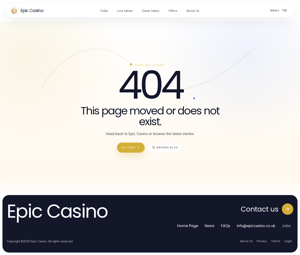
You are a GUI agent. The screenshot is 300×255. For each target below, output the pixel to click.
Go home (129, 147)
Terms (275, 241)
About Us (246, 241)
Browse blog (167, 147)
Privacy (262, 241)
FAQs (225, 225)
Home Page (187, 225)
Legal (288, 241)
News (209, 225)
